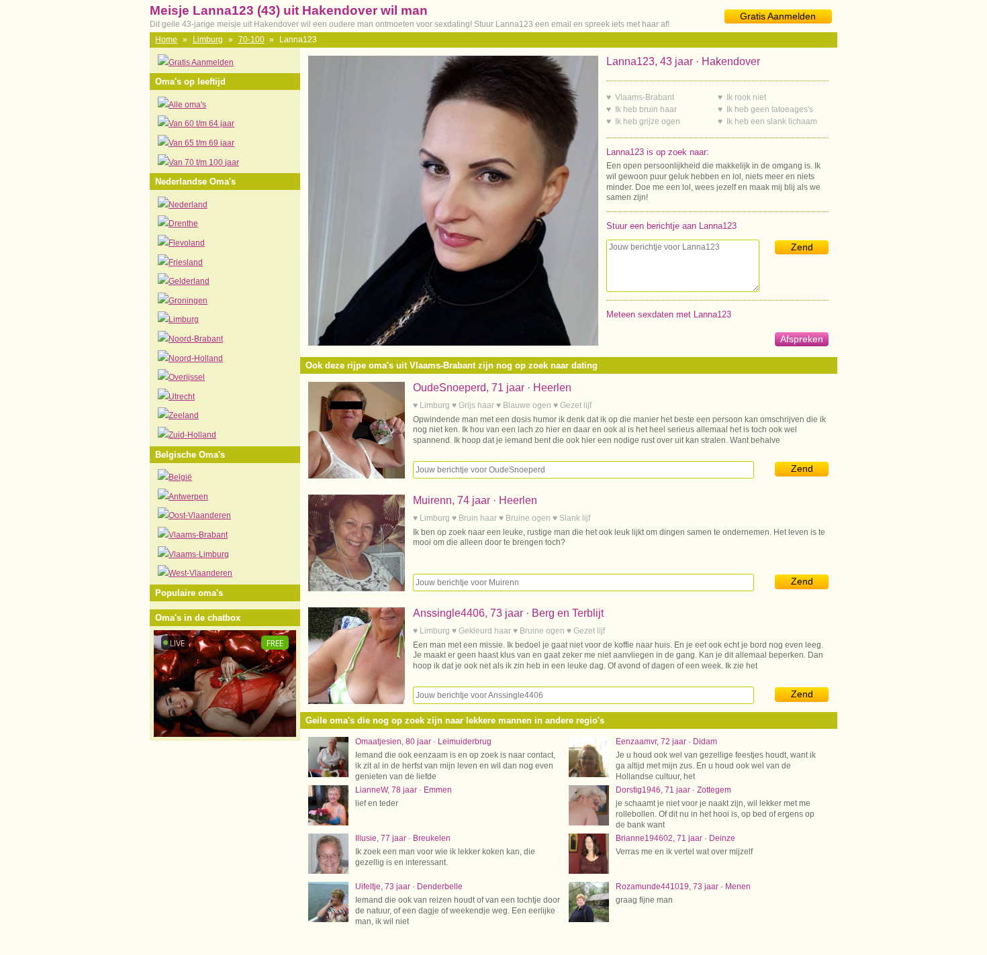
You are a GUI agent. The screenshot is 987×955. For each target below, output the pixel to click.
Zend (802, 247)
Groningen (188, 300)
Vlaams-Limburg (199, 554)
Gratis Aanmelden (778, 16)
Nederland (188, 204)
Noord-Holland (196, 358)
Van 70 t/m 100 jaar (204, 162)
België (180, 477)
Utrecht (182, 396)
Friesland (186, 262)
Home (166, 39)
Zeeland (184, 415)
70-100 (251, 39)
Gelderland (189, 281)
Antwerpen (188, 496)
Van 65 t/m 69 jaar (201, 143)
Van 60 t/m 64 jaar (201, 123)
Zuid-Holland (192, 435)
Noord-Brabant (196, 339)
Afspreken (801, 339)
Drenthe (183, 223)
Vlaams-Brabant (198, 535)
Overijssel (187, 377)
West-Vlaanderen (200, 573)
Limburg (208, 39)
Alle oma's (187, 104)
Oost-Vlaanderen (200, 515)
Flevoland (187, 243)
